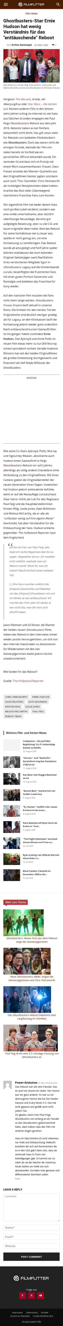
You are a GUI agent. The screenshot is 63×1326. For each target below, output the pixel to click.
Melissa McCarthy (16, 711)
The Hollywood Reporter (28, 681)
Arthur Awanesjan (22, 44)
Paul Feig (38, 711)
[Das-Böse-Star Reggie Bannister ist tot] (11, 779)
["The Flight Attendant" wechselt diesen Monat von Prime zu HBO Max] (11, 843)
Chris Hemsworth (16, 696)
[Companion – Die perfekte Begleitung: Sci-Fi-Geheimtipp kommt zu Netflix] (11, 745)
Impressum (17, 1312)
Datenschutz (32, 1312)
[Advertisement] (31, 411)
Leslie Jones (33, 706)
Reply (17, 1178)
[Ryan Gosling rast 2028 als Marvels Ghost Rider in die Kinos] (11, 859)
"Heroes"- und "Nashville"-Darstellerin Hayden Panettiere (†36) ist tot (39, 761)
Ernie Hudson (40, 696)
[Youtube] (40, 1295)
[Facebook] (22, 1295)
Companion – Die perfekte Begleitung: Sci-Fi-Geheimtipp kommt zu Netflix (39, 744)
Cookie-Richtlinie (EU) (43, 1316)
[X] (31, 1295)
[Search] (58, 4)
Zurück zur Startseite (20, 1316)
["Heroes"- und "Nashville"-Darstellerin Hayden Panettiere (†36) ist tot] (11, 762)
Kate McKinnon (38, 701)
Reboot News (13, 716)
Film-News (32, 13)
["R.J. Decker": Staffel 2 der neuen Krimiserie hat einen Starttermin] (11, 811)
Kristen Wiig (12, 706)
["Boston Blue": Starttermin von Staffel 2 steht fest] (11, 795)
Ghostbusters (14, 701)
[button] (5, 4)
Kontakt (44, 1312)
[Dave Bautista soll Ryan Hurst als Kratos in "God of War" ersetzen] (11, 827)
